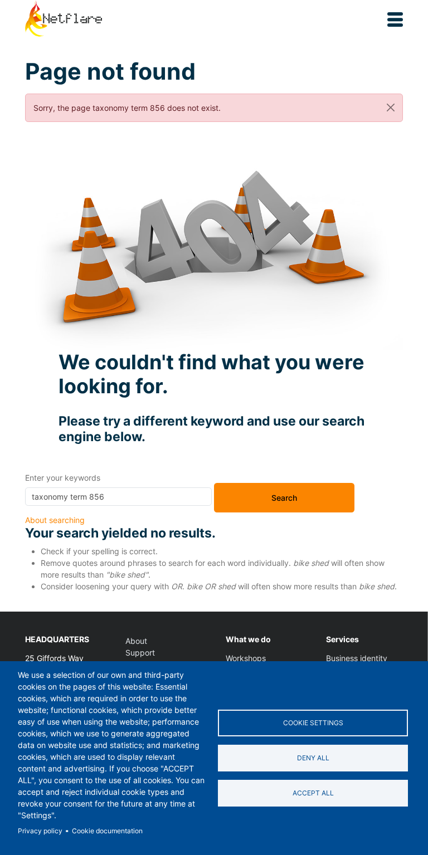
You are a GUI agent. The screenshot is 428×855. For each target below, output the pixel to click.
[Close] (390, 107)
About (136, 641)
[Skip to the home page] (63, 19)
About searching (55, 520)
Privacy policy (40, 831)
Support (140, 652)
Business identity (356, 658)
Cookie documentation (107, 831)
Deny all (313, 758)
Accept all (313, 793)
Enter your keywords (62, 477)
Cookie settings (313, 723)
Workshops (246, 658)
